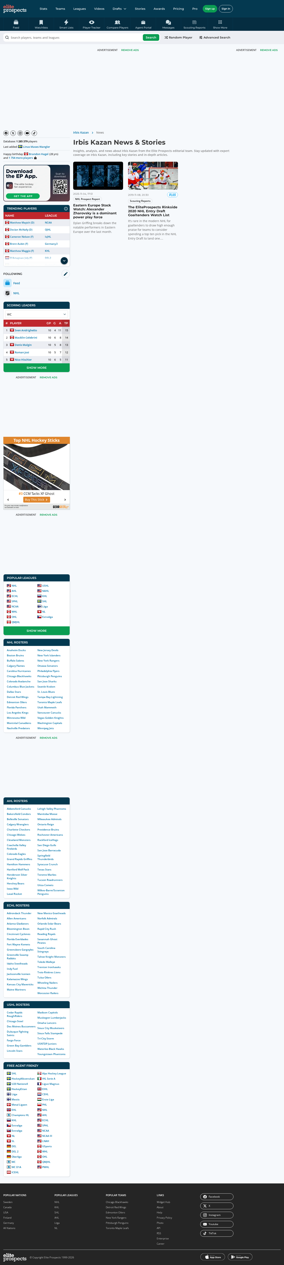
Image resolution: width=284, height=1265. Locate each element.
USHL (45, 585)
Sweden (7, 1202)
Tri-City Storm (45, 1038)
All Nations (9, 1228)
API (158, 1228)
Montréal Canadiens (19, 723)
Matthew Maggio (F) (22, 251)
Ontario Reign (45, 824)
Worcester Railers (47, 993)
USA (5, 1212)
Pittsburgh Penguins (49, 676)
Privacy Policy (164, 1217)
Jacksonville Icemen (18, 974)
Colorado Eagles (16, 854)
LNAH (45, 1141)
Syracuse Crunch (47, 864)
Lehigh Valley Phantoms (51, 809)
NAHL (45, 591)
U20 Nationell (20, 1084)
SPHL (15, 601)
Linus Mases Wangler (36, 147)
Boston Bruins (15, 655)
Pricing (178, 9)
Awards (159, 9)
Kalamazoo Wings (17, 979)
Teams (60, 9)
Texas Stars (44, 869)
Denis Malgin (23, 345)
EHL (14, 1110)
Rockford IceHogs (47, 840)
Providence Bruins (48, 829)
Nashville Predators (18, 728)
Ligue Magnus (50, 1084)
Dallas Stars (14, 692)
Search (151, 37)
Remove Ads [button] (269, 50)
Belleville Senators (18, 819)
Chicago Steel (15, 1021)
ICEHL (15, 1172)
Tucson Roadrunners (50, 880)
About (160, 1207)
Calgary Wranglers (18, 824)
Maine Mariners (16, 989)
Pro (195, 9)
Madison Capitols (47, 1012)
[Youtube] (27, 133)
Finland (7, 1217)
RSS (159, 1233)
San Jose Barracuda (49, 850)
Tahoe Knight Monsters (51, 956)
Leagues (79, 9)
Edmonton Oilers (17, 702)
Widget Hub (163, 1202)
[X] (13, 133)
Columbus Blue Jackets (20, 686)
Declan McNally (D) (21, 229)
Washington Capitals (49, 723)
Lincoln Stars (14, 1051)
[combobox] (81, 37)
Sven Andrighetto (26, 330)
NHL (14, 585)
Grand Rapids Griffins (19, 859)
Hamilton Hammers (18, 864)
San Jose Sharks (47, 681)
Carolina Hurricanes (19, 671)
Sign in (226, 8)
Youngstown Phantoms (51, 1054)
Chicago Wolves (16, 835)
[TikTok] (34, 133)
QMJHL (16, 622)
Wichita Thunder (47, 988)
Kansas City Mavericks (20, 984)
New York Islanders (49, 655)
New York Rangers (48, 660)
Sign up (210, 8)
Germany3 (51, 244)
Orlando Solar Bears (49, 923)
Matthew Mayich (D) (22, 222)
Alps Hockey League (54, 1073)
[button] (220, 24)
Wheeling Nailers (47, 982)
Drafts (117, 9)
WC (14, 1162)
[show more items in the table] (64, 260)
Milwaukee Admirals (49, 819)
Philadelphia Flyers (48, 671)
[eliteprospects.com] (14, 9)
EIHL (45, 1089)
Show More (37, 368)
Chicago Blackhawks (19, 676)
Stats (43, 9)
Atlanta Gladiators (18, 923)
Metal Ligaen (19, 1104)
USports (47, 1146)
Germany (8, 1223)
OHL (14, 617)
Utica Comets (45, 885)
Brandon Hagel (38, 154)
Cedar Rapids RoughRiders (14, 1014)
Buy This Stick (34, 500)
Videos (99, 9)
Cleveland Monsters (19, 840)
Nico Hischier (23, 359)
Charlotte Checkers (18, 829)
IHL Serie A (48, 1078)
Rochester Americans (50, 835)
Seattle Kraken (46, 686)
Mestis (16, 1099)
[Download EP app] (36, 183)
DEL (14, 1146)
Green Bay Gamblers (19, 1045)
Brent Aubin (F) (19, 244)
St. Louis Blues (46, 692)
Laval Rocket (14, 894)
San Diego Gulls (46, 845)
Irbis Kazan (81, 132)
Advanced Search (217, 37)
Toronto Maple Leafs (49, 702)
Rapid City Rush (46, 929)
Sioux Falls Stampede (50, 1033)
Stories (140, 9)
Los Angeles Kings (17, 712)
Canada (7, 1207)
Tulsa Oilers (44, 977)
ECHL (15, 596)
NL (44, 611)
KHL (47, 251)
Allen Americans (16, 918)
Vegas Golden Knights (50, 718)
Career (160, 1243)
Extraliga (47, 617)
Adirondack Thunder (19, 913)
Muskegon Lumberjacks (51, 1017)
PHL (44, 1104)
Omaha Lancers (46, 1023)
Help (159, 1212)
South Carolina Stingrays (46, 949)
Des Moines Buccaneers (21, 1026)
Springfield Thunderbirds (45, 857)
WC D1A (16, 1167)
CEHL (45, 1094)
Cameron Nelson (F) (21, 236)
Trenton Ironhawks (49, 967)
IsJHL (48, 236)
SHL (44, 601)
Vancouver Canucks (49, 712)
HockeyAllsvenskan (23, 1078)
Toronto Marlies (46, 874)
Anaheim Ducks (16, 650)
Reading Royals (46, 934)
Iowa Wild (12, 888)
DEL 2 (15, 1151)
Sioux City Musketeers (50, 1028)
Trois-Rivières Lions (49, 972)
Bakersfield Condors (19, 814)
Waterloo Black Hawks (50, 1049)
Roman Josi (22, 352)
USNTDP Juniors (47, 1043)
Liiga (45, 606)
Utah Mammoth (47, 707)
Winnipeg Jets (45, 728)
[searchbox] (81, 37)
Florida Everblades (17, 939)
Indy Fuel (12, 969)
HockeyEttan (19, 1089)
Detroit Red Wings (17, 697)
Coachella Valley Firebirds (16, 846)
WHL (14, 611)
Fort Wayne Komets (18, 944)
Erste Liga (48, 1099)
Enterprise (163, 1238)
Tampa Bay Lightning (50, 697)
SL (13, 1141)
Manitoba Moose (47, 814)
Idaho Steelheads (17, 963)
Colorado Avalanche (19, 681)
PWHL (45, 1167)
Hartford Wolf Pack (18, 869)
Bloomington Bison (18, 929)
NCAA (48, 222)
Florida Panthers (16, 707)
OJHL (48, 229)
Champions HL (20, 1115)
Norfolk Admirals (47, 918)
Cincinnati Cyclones (18, 934)
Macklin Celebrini (26, 337)
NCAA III (47, 1136)
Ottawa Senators (47, 666)
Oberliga (17, 1156)
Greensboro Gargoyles (20, 949)
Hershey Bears (15, 883)
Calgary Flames (16, 666)
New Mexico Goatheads (51, 913)
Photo (160, 1223)
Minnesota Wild (16, 718)
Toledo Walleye (46, 962)
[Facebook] (6, 133)
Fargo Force (14, 1040)
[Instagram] (20, 133)
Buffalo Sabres (15, 660)
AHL (14, 591)
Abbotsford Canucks (19, 809)
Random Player (180, 37)
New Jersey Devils (47, 650)
